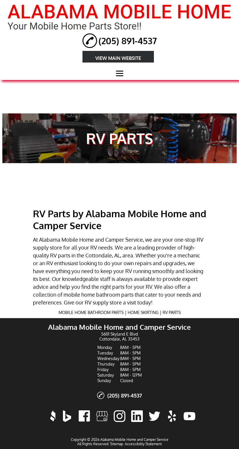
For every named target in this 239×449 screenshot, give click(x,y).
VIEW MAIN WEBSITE (118, 58)
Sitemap (116, 444)
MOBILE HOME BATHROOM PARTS (91, 312)
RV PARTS (172, 312)
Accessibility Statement (143, 444)
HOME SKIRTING (143, 312)
